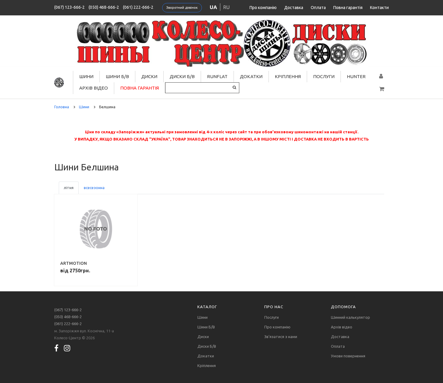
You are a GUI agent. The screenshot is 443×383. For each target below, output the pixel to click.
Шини (86, 76)
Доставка (293, 7)
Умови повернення (348, 356)
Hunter (356, 76)
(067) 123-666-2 (69, 7)
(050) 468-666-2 (104, 7)
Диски (149, 76)
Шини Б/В (117, 76)
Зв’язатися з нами (280, 336)
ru (226, 7)
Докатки (251, 76)
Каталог (207, 307)
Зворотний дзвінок (182, 7)
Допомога (343, 307)
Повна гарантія (348, 7)
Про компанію (263, 7)
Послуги (324, 76)
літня (69, 187)
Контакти (379, 7)
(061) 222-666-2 (138, 7)
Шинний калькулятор (350, 317)
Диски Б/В (182, 76)
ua (213, 7)
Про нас (273, 307)
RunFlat (217, 76)
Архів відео (93, 87)
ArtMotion (73, 263)
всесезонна (94, 187)
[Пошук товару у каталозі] (234, 87)
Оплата (318, 7)
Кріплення (288, 76)
